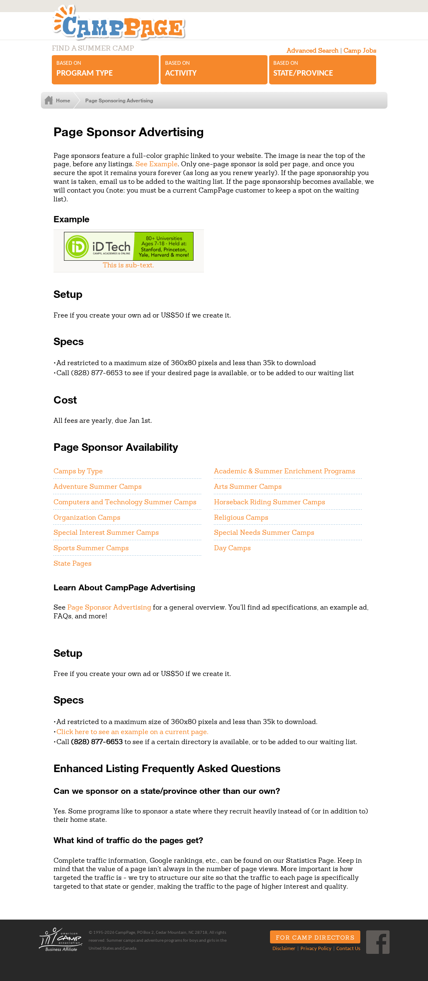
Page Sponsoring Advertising (119, 100)
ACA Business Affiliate (60, 939)
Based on (84, 69)
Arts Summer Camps (248, 486)
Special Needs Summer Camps (264, 532)
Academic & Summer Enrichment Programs (284, 471)
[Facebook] (378, 942)
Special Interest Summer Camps (106, 532)
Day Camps (232, 548)
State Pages (73, 563)
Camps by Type (78, 471)
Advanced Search (313, 50)
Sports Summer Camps (91, 548)
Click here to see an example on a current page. (132, 731)
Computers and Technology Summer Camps (125, 502)
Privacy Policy (316, 948)
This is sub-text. (128, 265)
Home (63, 100)
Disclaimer (284, 948)
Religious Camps (241, 517)
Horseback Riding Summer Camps (269, 502)
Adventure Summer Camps (98, 486)
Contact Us (348, 948)
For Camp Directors (315, 937)
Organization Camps (87, 517)
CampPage (128, 22)
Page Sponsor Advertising (109, 607)
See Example (156, 164)
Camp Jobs (360, 50)
